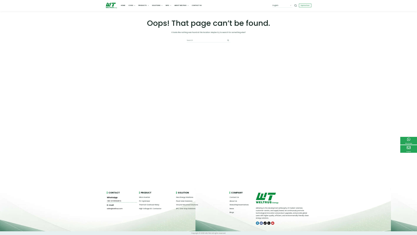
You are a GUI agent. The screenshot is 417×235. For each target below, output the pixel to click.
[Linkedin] (257, 223)
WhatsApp (112, 197)
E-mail (110, 205)
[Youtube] (272, 223)
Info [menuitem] (167, 5)
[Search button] (228, 40)
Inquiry (408, 151)
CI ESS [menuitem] (130, 5)
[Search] (295, 5)
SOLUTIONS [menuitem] (156, 5)
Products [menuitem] (142, 5)
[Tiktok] (265, 223)
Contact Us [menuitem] (197, 5)
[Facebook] (261, 223)
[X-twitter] (269, 223)
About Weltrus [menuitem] (180, 5)
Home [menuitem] (123, 5)
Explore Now (305, 5)
